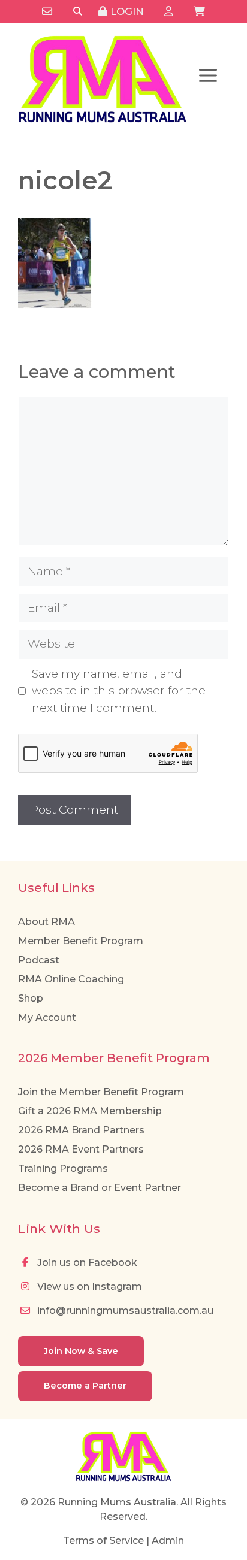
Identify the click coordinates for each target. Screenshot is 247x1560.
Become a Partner (85, 1385)
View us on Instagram (88, 1286)
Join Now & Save (81, 1351)
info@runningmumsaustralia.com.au (124, 1310)
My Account (47, 1017)
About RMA (46, 921)
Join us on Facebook (86, 1262)
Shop (30, 998)
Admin (168, 1540)
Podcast (38, 960)
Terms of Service (103, 1540)
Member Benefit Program (80, 941)
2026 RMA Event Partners (81, 1149)
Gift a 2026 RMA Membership (90, 1111)
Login (125, 11)
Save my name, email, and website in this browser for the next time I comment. (119, 691)
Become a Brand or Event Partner (99, 1187)
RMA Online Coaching (71, 979)
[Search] (78, 11)
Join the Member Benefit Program (101, 1092)
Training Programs (63, 1168)
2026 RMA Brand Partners (81, 1130)
